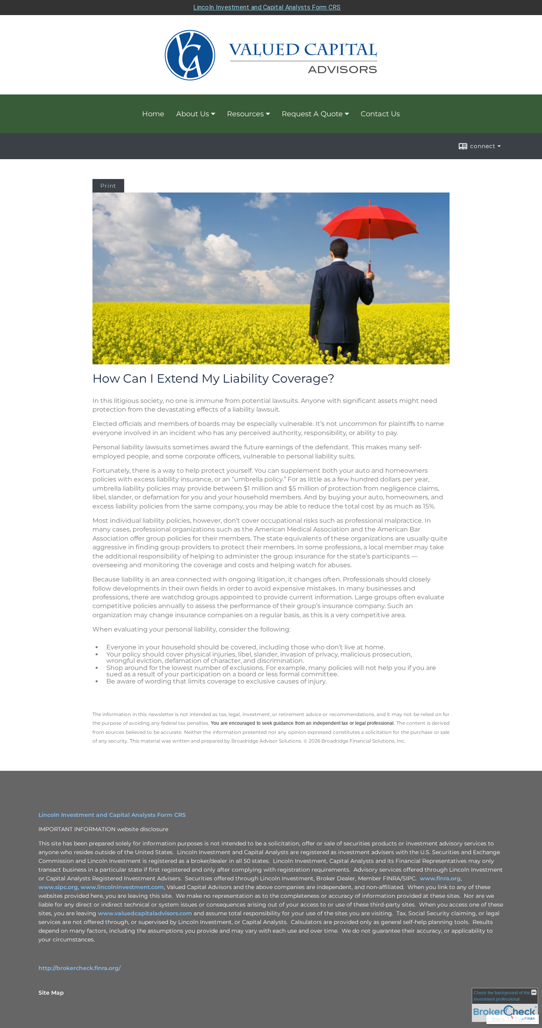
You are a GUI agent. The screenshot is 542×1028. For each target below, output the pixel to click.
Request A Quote (312, 114)
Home (153, 114)
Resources (245, 114)
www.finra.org (440, 878)
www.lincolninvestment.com (122, 887)
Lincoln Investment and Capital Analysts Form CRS (266, 7)
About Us (192, 114)
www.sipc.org (58, 887)
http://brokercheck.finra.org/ (79, 968)
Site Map (51, 992)
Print (108, 185)
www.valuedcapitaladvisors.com (145, 913)
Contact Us (380, 114)
